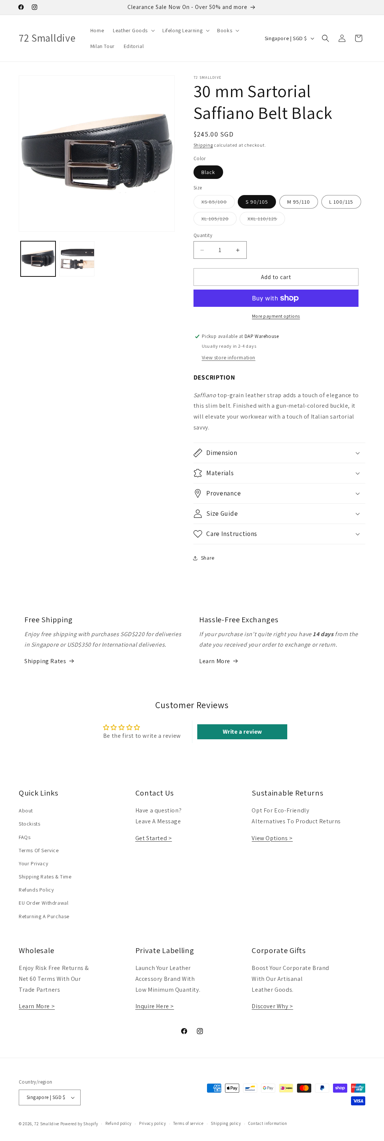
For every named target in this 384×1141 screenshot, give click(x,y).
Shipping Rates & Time (45, 876)
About (26, 810)
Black (208, 172)
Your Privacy (33, 863)
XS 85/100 (218, 203)
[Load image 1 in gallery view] (38, 258)
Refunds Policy (36, 889)
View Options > (272, 838)
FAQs (24, 837)
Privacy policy (152, 1123)
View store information (228, 357)
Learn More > (37, 1006)
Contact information (267, 1123)
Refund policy (118, 1123)
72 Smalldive (46, 1123)
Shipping (203, 145)
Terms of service (188, 1123)
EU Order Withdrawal (43, 902)
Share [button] (207, 557)
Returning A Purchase (44, 916)
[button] (133, 30)
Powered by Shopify (79, 1123)
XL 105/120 (219, 220)
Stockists (29, 823)
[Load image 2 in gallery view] (76, 258)
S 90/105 (257, 201)
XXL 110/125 (266, 220)
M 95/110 (298, 201)
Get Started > (153, 838)
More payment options (276, 316)
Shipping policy (226, 1123)
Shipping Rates (45, 661)
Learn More (214, 661)
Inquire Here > (154, 1006)
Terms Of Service (39, 850)
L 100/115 (341, 201)
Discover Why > (272, 1006)
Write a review (242, 732)
